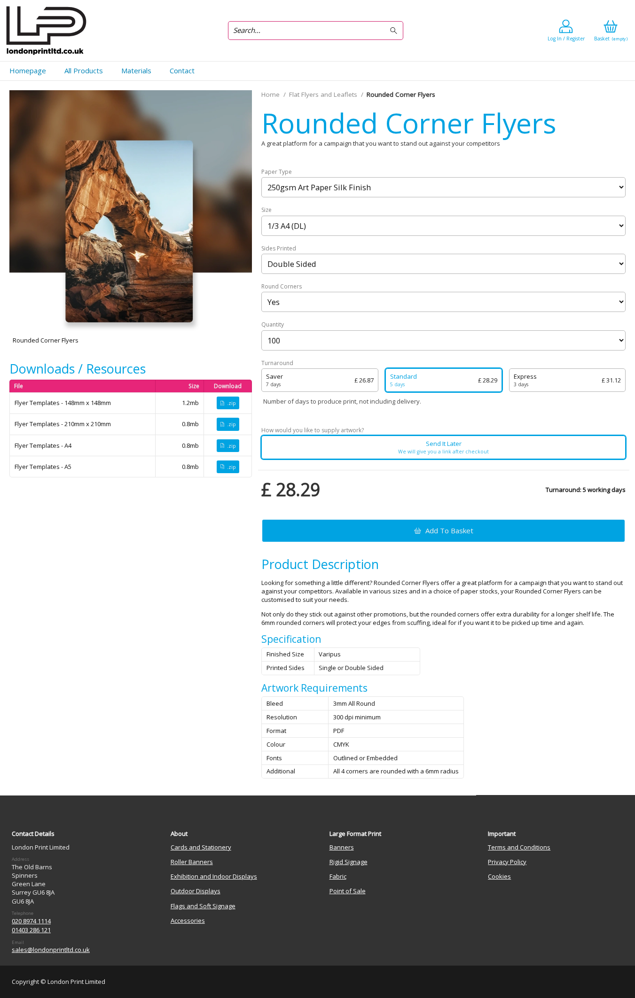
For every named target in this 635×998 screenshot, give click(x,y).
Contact (182, 70)
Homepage (27, 70)
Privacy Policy (507, 862)
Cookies (499, 876)
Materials (136, 70)
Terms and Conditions (519, 847)
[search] (395, 31)
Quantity (272, 324)
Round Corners (281, 286)
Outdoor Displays (195, 891)
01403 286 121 (31, 930)
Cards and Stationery (201, 847)
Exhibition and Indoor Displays (214, 876)
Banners (341, 847)
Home (270, 94)
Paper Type (276, 172)
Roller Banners (192, 862)
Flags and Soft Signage (203, 906)
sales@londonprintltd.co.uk (51, 949)
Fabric (337, 876)
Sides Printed (278, 248)
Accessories (188, 920)
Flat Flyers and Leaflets (323, 94)
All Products (83, 70)
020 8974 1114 (31, 921)
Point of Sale (347, 891)
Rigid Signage (348, 862)
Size (266, 210)
